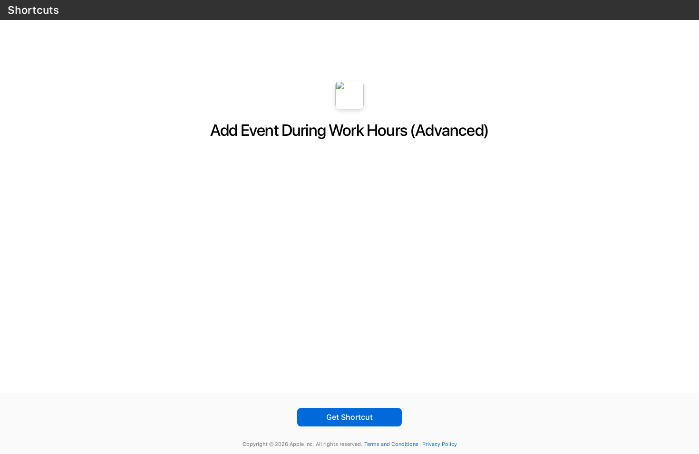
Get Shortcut (349, 417)
